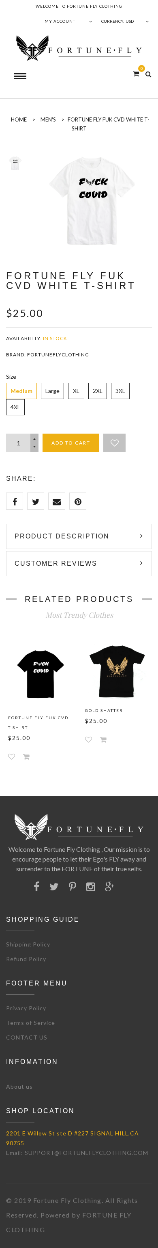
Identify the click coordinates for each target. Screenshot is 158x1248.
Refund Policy (26, 958)
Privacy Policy (26, 1008)
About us (19, 1086)
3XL (120, 390)
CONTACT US (26, 1037)
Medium (21, 390)
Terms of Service (30, 1022)
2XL (97, 390)
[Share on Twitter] (35, 501)
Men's (48, 119)
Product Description (62, 536)
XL (76, 390)
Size (11, 376)
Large (52, 390)
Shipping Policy (28, 944)
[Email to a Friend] (56, 501)
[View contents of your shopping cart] (136, 73)
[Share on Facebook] (14, 501)
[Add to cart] (26, 756)
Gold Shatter (104, 710)
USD (130, 21)
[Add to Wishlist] (114, 443)
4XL (15, 407)
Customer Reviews (56, 563)
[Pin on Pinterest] (77, 501)
